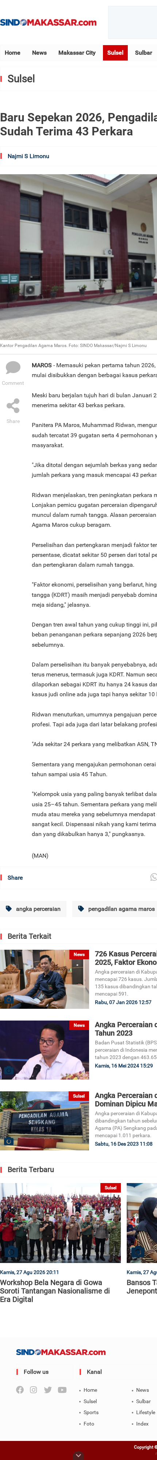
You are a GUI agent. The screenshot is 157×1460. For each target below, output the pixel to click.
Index (142, 1424)
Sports (91, 1412)
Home (12, 52)
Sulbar (143, 52)
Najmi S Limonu (28, 156)
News (39, 52)
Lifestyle (145, 1412)
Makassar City (77, 52)
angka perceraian (38, 908)
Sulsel (115, 52)
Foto (89, 1424)
